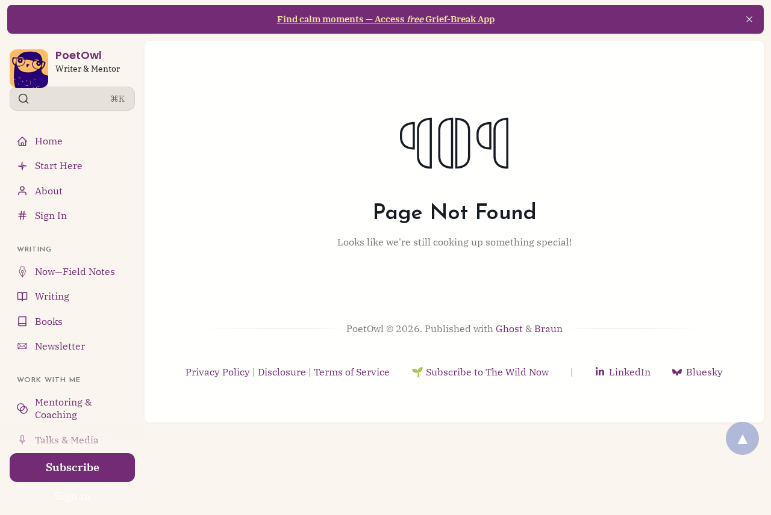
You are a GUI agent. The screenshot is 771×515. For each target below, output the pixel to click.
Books (49, 321)
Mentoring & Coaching (63, 408)
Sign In (51, 215)
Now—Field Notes (75, 271)
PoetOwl (78, 55)
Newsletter (60, 346)
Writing (52, 296)
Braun (548, 328)
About (49, 191)
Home (49, 141)
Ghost (509, 328)
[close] (749, 19)
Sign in (72, 496)
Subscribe (72, 467)
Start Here (59, 165)
